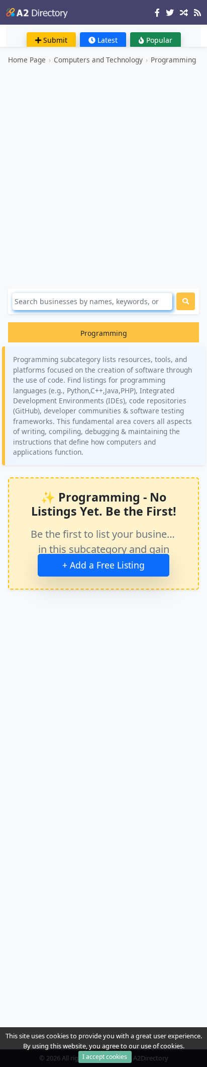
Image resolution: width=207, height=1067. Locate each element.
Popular (158, 40)
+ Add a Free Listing (103, 565)
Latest (106, 40)
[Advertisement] (103, 176)
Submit (54, 40)
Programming (173, 59)
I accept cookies (104, 1056)
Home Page (27, 59)
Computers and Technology (98, 59)
